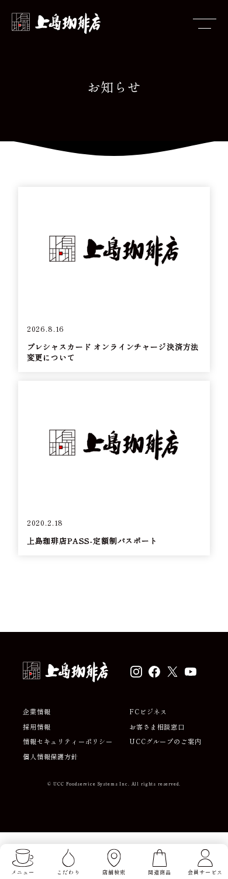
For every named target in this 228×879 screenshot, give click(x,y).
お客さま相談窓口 (157, 726)
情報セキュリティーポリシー (68, 741)
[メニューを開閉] (204, 23)
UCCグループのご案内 (165, 741)
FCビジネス (148, 711)
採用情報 (36, 726)
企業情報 (36, 711)
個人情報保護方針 (50, 756)
